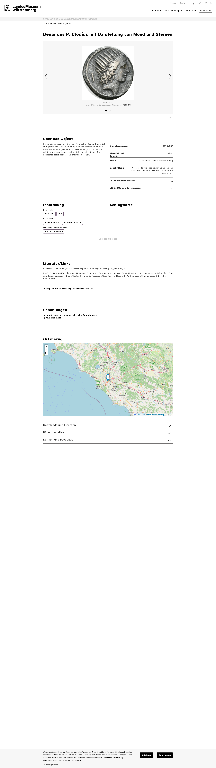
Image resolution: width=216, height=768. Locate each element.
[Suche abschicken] (194, 3)
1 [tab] (106, 111)
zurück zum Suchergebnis (59, 24)
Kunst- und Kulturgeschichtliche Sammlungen (71, 315)
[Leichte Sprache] (200, 3)
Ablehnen (146, 755)
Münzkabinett (53, 318)
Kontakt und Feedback (58, 439)
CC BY (127, 105)
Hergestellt (48, 210)
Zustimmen (165, 755)
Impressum (48, 760)
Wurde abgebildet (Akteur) (55, 228)
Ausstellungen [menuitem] (173, 10)
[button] (108, 379)
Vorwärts (170, 76)
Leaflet (140, 415)
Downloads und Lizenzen (59, 425)
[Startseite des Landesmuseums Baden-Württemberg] (22, 10)
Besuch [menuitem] (156, 10)
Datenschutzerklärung (113, 758)
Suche (182, 3)
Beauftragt (48, 219)
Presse (173, 3)
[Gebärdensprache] (206, 3)
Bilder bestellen (53, 432)
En (211, 3)
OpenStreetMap (156, 415)
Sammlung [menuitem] (205, 10)
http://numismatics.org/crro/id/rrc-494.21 (69, 289)
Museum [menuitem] (191, 10)
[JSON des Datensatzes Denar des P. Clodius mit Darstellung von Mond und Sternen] (172, 180)
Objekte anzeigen (108, 239)
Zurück (46, 76)
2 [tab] (110, 111)
